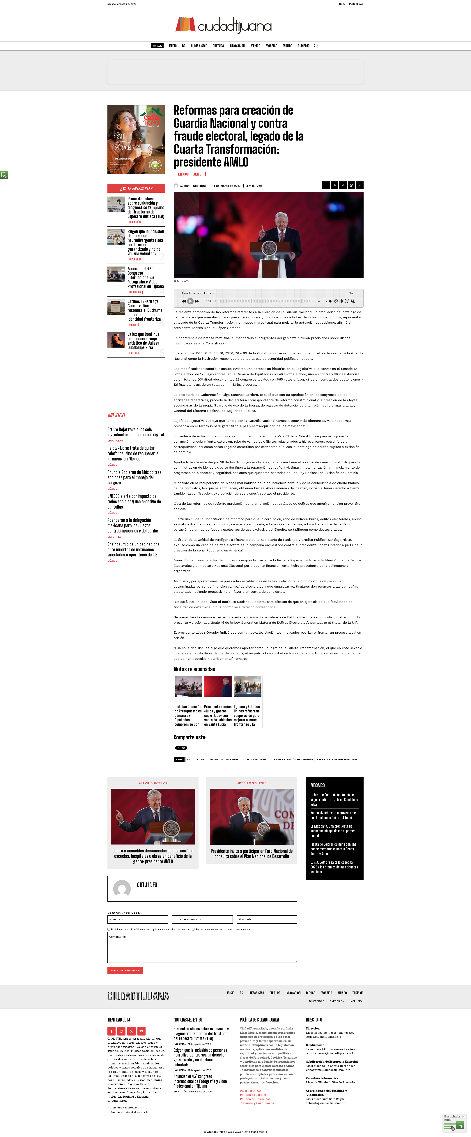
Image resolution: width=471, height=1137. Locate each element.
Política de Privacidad (255, 1099)
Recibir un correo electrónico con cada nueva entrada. (224, 929)
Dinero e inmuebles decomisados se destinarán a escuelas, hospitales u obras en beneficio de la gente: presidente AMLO (153, 856)
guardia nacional (255, 759)
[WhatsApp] (351, 185)
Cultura (134, 353)
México (112, 464)
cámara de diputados (223, 759)
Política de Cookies (253, 1094)
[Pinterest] (343, 185)
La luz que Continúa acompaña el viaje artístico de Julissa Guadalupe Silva (144, 341)
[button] (315, 45)
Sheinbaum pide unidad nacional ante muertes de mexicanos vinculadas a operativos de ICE (133, 550)
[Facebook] (326, 185)
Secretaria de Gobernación (337, 759)
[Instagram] (121, 1031)
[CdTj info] (177, 185)
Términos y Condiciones (257, 1103)
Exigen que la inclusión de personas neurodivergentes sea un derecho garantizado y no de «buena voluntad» (146, 242)
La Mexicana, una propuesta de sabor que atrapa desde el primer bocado (333, 831)
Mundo (133, 324)
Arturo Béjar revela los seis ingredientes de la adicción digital (135, 432)
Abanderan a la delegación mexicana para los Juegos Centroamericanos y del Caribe (132, 525)
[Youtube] (141, 1031)
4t (189, 759)
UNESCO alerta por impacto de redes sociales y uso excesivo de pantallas (134, 501)
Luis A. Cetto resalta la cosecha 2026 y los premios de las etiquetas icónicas (334, 867)
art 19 (199, 759)
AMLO (197, 174)
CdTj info (199, 186)
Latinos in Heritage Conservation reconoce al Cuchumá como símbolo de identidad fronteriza (145, 310)
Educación (135, 292)
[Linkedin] (360, 185)
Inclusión (135, 222)
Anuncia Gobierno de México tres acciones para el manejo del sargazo (134, 477)
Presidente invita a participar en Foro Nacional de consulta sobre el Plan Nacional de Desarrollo (252, 854)
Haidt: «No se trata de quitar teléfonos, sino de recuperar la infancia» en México (132, 453)
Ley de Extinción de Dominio (292, 759)
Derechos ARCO (250, 1090)
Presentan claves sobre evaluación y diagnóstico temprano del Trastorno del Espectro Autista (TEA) (146, 207)
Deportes (114, 536)
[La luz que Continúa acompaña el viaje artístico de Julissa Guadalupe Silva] (116, 340)
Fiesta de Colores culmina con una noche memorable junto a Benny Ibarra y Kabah (333, 849)
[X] (334, 185)
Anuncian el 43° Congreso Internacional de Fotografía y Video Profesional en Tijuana (146, 277)
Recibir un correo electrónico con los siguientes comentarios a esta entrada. (151, 929)
